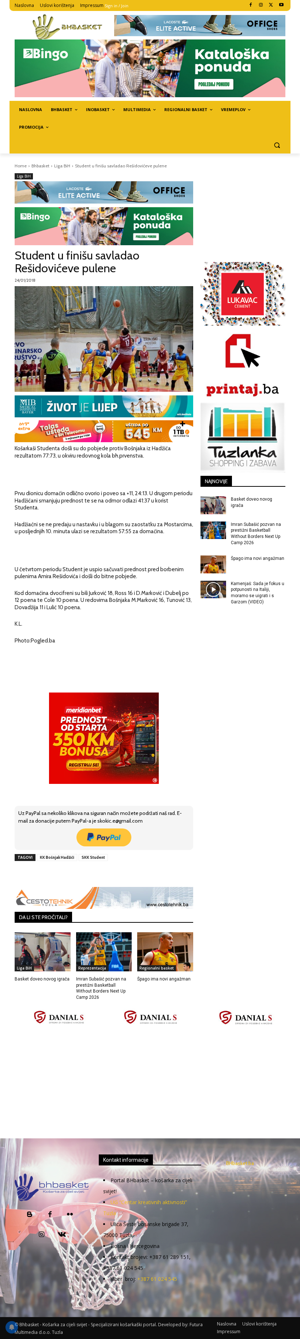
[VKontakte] (61, 1235)
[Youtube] (281, 5)
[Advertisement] (157, 1082)
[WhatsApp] (116, 874)
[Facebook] (251, 5)
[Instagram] (261, 5)
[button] (276, 144)
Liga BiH (62, 165)
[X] (271, 5)
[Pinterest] (99, 874)
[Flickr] (70, 1215)
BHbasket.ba (240, 1163)
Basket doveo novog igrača (42, 979)
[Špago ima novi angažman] (165, 951)
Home (21, 165)
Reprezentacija (92, 968)
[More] (133, 874)
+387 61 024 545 (157, 1278)
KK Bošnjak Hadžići (57, 857)
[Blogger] (30, 1215)
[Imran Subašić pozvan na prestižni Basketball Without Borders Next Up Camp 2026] (104, 951)
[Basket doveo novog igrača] (43, 951)
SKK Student (93, 857)
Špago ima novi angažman (164, 979)
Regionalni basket (156, 968)
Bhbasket (40, 165)
